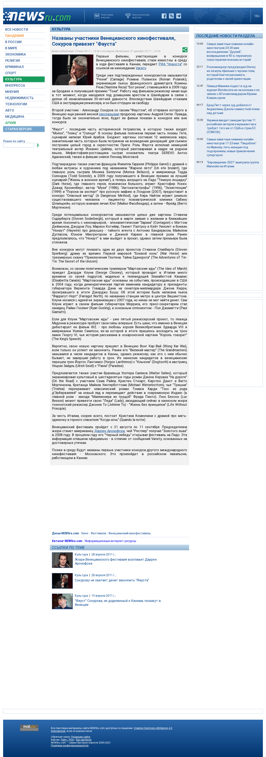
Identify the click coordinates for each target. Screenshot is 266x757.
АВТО (9, 110)
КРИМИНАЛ (14, 67)
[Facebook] (164, 15)
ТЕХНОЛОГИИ (16, 104)
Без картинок (83, 739)
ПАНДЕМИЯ (14, 36)
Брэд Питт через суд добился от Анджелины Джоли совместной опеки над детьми (233, 109)
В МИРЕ (11, 48)
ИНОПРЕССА (15, 85)
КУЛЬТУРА (13, 79)
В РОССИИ (13, 42)
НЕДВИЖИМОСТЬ (19, 98)
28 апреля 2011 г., (103, 554)
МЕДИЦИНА (14, 117)
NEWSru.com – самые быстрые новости (74, 742)
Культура (61, 29)
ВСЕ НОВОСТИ (16, 30)
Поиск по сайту (14, 141)
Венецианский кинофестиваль (130, 533)
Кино (84, 533)
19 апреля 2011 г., (103, 595)
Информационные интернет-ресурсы (110, 541)
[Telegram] (178, 15)
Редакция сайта (80, 736)
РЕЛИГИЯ (12, 61)
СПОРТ (10, 73)
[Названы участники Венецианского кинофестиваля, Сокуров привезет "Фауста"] (73, 69)
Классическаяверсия (140, 15)
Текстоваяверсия (107, 15)
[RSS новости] (171, 15)
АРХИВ (10, 123)
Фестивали (98, 533)
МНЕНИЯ (12, 92)
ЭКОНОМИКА (15, 54)
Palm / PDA (67, 739)
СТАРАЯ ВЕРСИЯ (18, 129)
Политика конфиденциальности (70, 745)
